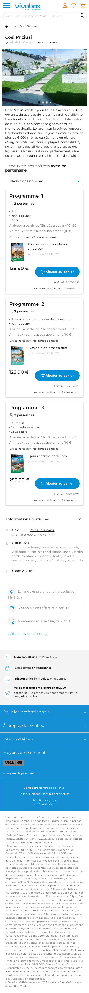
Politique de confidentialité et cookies (44, 793)
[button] (6, 74)
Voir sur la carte (47, 42)
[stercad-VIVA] (20, 764)
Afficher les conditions (25, 634)
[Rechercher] (82, 16)
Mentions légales (44, 800)
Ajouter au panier (60, 272)
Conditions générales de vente (44, 787)
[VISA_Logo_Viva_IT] (7, 764)
